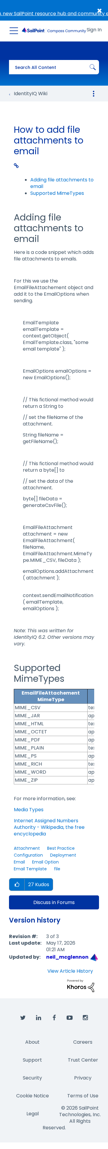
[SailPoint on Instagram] (85, 1018)
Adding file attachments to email (62, 183)
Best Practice (61, 848)
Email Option (45, 862)
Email (19, 862)
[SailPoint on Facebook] (54, 1018)
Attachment (27, 848)
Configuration (28, 855)
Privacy (83, 1077)
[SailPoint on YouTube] (70, 1018)
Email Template (30, 869)
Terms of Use (82, 1095)
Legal (32, 1113)
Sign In (94, 29)
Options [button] (93, 93)
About (32, 1042)
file (57, 869)
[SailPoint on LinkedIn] (38, 1018)
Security (32, 1077)
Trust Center (83, 1060)
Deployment (63, 855)
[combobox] (54, 67)
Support (32, 1060)
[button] (16, 885)
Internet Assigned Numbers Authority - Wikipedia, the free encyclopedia (49, 827)
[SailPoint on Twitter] (23, 1018)
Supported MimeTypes (57, 193)
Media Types (29, 809)
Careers (82, 1042)
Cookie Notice (32, 1095)
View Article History (70, 971)
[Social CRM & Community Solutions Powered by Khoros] (80, 985)
